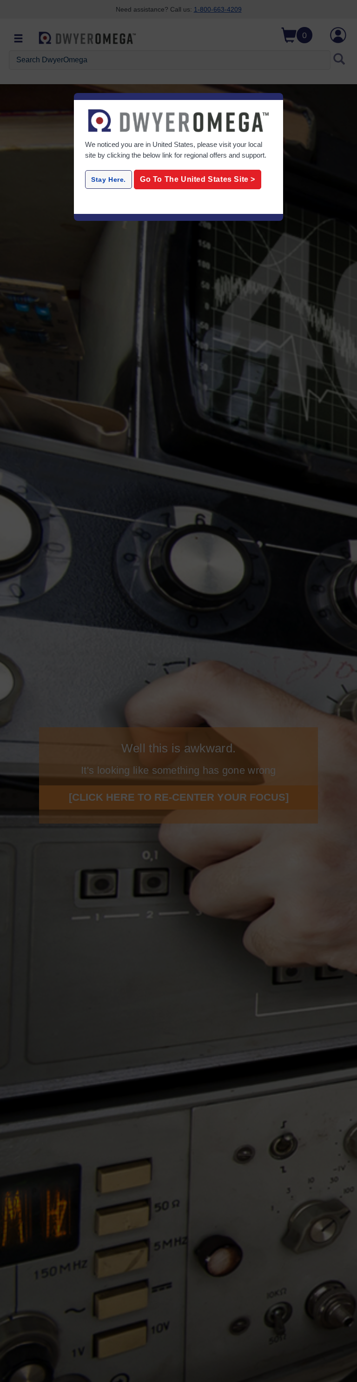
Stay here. (108, 179)
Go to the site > (197, 179)
